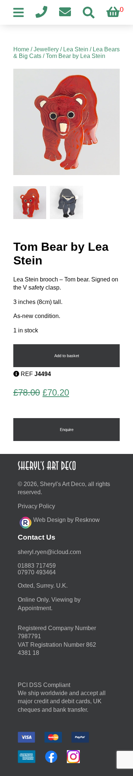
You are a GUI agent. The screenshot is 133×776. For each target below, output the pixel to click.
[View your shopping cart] (113, 12)
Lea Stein (75, 49)
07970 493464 (37, 572)
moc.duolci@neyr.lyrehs (49, 552)
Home (21, 49)
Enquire (67, 429)
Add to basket (66, 355)
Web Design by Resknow (66, 520)
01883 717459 (37, 566)
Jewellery (46, 49)
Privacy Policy (36, 506)
